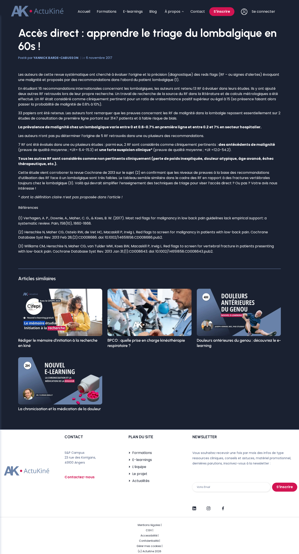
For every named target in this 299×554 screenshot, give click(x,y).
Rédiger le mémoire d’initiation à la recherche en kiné (57, 343)
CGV (149, 530)
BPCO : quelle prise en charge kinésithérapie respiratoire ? (146, 343)
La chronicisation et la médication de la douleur (59, 408)
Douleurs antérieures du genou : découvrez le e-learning (239, 343)
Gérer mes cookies (149, 546)
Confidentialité (149, 541)
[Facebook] (223, 506)
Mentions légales (149, 525)
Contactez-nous (80, 477)
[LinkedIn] (194, 506)
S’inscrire (284, 486)
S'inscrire (222, 11)
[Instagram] (208, 506)
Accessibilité (149, 535)
